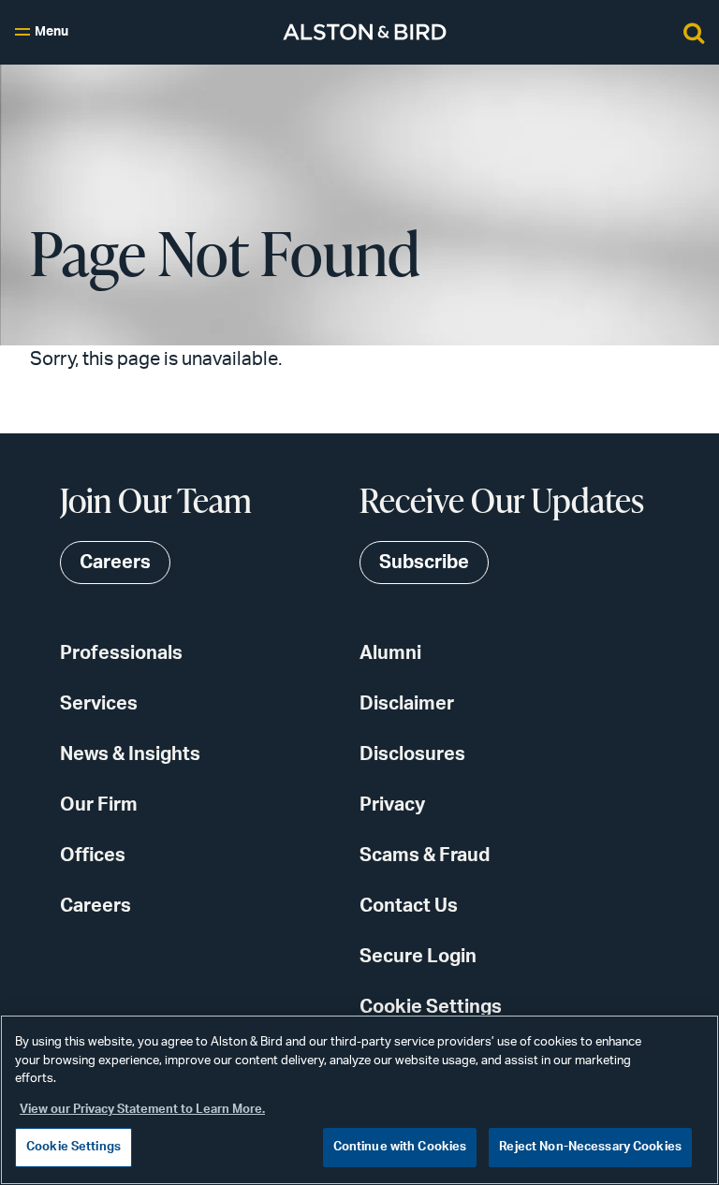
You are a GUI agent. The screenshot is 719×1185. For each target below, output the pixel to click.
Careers (95, 906)
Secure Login (418, 956)
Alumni (390, 653)
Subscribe (424, 562)
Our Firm (99, 805)
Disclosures (412, 754)
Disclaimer (407, 704)
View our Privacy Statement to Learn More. (142, 1110)
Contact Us (409, 906)
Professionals (121, 653)
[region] (359, 1100)
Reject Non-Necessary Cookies (590, 1147)
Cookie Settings (431, 1007)
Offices (92, 855)
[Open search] (693, 32)
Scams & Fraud (425, 855)
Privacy (392, 805)
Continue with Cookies (400, 1147)
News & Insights (130, 754)
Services (99, 704)
